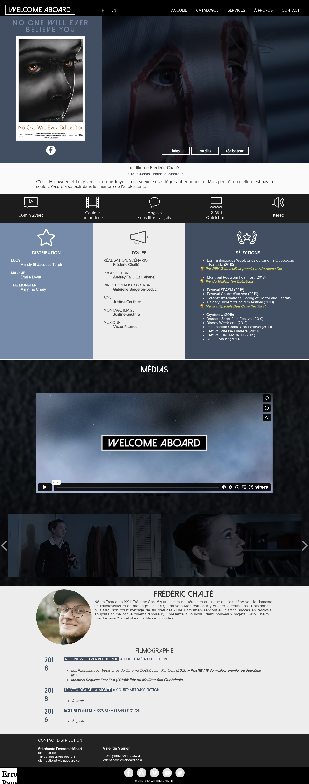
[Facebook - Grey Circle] (128, 772)
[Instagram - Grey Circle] (141, 772)
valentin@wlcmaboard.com (122, 760)
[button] (236, 10)
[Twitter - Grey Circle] (180, 772)
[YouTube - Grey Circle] (167, 772)
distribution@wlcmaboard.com (60, 760)
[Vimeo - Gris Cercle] (154, 772)
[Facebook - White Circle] (51, 150)
